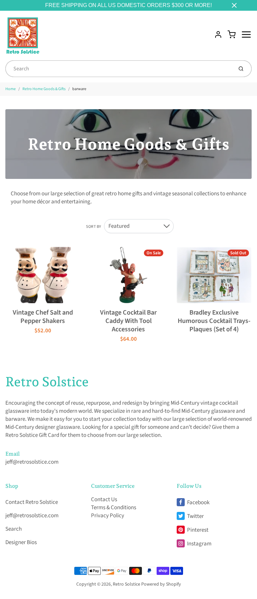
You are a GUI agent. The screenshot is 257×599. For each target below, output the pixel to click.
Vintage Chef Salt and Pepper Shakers (43, 317)
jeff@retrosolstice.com (32, 462)
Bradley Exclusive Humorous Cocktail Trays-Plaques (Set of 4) (214, 321)
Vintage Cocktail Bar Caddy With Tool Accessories (128, 321)
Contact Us (104, 499)
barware (79, 89)
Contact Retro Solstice (31, 502)
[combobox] (118, 68)
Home (10, 89)
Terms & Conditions (113, 508)
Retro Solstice (47, 381)
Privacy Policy (107, 516)
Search (13, 529)
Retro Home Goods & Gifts (44, 89)
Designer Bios (21, 542)
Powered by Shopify (161, 584)
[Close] (234, 5)
